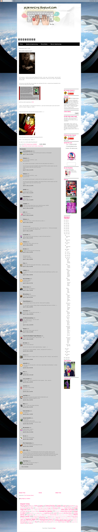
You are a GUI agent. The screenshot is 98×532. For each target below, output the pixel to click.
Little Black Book (67, 513)
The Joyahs (51, 520)
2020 (66, 220)
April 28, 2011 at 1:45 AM (28, 351)
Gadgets (49, 508)
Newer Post (22, 492)
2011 (66, 233)
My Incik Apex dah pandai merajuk (68, 260)
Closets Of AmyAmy (69, 169)
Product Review (75, 516)
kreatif (34, 513)
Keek (37, 511)
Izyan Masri (25, 395)
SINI (33, 102)
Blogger (54, 528)
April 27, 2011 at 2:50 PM (28, 245)
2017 (66, 223)
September (68, 246)
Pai (46, 516)
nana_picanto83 (26, 378)
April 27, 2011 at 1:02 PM (28, 222)
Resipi (57, 517)
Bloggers (41, 505)
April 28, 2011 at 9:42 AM (28, 367)
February (68, 351)
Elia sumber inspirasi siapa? (68, 266)
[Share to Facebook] (44, 144)
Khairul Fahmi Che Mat (26, 146)
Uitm (59, 522)
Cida (24, 263)
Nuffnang (70, 514)
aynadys (24, 189)
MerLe (24, 403)
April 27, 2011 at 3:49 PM (28, 259)
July (67, 252)
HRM (40, 509)
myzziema (25, 385)
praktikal (68, 516)
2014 (66, 228)
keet (24, 371)
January (68, 354)
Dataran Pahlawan (30, 506)
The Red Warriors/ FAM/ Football (63, 520)
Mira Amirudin (26, 427)
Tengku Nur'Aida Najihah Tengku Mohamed (32, 335)
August (67, 249)
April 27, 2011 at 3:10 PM (28, 252)
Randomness (42, 517)
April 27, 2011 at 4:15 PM (28, 266)
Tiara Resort (75, 520)
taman (38, 520)
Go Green (61, 508)
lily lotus (25, 248)
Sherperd (65, 519)
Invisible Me (25, 234)
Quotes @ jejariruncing (32, 44)
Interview (54, 509)
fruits (36, 508)
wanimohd (25, 363)
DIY (44, 506)
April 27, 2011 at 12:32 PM (28, 192)
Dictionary (40, 506)
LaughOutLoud (47, 513)
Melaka (43, 514)
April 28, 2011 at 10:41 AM (28, 374)
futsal (45, 508)
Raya (49, 517)
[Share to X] (42, 144)
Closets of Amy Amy (50, 505)
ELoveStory (49, 506)
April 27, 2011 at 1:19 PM (28, 230)
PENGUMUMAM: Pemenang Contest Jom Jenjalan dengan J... (68, 331)
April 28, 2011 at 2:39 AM (28, 359)
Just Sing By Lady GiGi (24, 511)
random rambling (34, 517)
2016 (66, 225)
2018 (66, 221)
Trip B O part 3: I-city (68, 318)
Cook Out (65, 505)
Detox (35, 506)
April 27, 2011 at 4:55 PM (28, 274)
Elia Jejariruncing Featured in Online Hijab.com (68, 298)
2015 (66, 226)
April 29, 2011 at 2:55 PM (28, 446)
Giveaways (55, 508)
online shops (41, 516)
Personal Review (58, 516)
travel (40, 522)
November (68, 240)
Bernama (32, 505)
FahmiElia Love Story (61, 506)
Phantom (25, 328)
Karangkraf (33, 511)
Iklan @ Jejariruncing (56, 44)
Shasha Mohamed (26, 301)
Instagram (44, 509)
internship (49, 509)
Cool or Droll (71, 505)
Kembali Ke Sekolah (45, 511)
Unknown (25, 158)
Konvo (31, 513)
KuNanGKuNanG (26, 196)
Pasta (49, 516)
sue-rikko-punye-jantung (28, 317)
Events (53, 506)
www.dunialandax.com (27, 151)
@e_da (24, 435)
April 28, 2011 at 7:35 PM (28, 414)
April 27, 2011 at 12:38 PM (28, 199)
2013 (66, 230)
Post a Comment (25, 466)
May (67, 255)
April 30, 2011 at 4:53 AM (28, 457)
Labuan (38, 513)
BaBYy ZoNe (25, 450)
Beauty (27, 505)
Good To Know (68, 508)
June (67, 253)
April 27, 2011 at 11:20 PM (28, 331)
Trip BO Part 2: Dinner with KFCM (68, 322)
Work (26, 523)
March (67, 348)
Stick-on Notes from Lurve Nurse (26, 520)
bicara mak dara (26, 410)
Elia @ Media (44, 44)
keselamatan (58, 511)
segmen (21, 519)
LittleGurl (25, 270)
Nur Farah (25, 342)
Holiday (36, 509)
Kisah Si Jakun (34, 146)
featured (73, 506)
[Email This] (40, 144)
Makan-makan (30, 514)
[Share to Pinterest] (45, 144)
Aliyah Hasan (25, 460)
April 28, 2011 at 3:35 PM (28, 399)
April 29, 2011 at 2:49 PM (28, 439)
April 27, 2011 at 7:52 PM (28, 290)
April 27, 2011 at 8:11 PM (28, 297)
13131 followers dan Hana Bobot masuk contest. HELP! (68, 273)
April (67, 257)
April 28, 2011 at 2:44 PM (28, 391)
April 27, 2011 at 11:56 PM (28, 339)
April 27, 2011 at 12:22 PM (28, 170)
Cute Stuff (23, 506)
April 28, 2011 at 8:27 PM (28, 423)
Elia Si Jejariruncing (27, 443)
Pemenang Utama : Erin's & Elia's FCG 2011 (68, 340)
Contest (59, 505)
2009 (66, 359)
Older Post (58, 492)
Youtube (30, 523)
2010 (66, 357)
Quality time (24, 517)
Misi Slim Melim (53, 514)
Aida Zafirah (25, 310)
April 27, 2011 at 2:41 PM (28, 237)
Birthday (36, 505)
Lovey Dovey (40, 146)
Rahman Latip (26, 286)
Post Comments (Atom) (29, 495)
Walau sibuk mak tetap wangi (67, 290)
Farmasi (68, 506)
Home (21, 44)
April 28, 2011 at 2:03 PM (28, 382)
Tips (36, 522)
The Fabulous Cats (44, 520)
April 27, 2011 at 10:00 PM (28, 314)
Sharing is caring (58, 519)
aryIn (24, 212)
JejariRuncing (70, 125)
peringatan (53, 516)
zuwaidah (25, 203)
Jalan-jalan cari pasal (68, 509)
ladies (42, 513)
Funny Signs (40, 508)
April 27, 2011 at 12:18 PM (28, 154)
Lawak (55, 513)
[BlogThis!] (41, 144)
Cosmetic (76, 505)
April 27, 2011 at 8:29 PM (28, 306)
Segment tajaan (31, 519)
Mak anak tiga (26, 294)
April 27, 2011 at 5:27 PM (28, 283)
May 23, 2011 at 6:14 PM (28, 464)
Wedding (22, 523)
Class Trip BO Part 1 (68, 345)
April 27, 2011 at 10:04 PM (28, 324)
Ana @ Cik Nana (26, 278)
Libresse (60, 513)
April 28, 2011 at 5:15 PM (28, 407)
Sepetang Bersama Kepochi (46, 519)
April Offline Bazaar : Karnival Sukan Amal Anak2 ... (68, 282)
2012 (66, 232)
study (35, 520)
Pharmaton (64, 516)
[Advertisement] (40, 480)
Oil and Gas (36, 516)
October (68, 242)
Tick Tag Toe (22, 522)
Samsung (74, 517)
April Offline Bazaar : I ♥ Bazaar (68, 313)
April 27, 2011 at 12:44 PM (28, 215)
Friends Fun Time (29, 508)
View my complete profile (69, 107)
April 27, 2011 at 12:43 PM (28, 208)
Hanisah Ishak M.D (27, 418)
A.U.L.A (24, 354)
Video (67, 522)
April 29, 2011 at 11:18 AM (28, 432)
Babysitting (22, 505)
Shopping (70, 519)
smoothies (75, 519)
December (68, 236)
